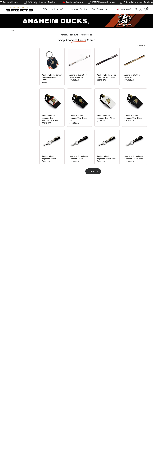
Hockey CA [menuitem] (73, 9)
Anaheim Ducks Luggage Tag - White (106, 117)
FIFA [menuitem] (45, 9)
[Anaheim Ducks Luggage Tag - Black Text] (79, 101)
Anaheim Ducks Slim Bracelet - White (78, 76)
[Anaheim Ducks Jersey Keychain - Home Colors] (52, 60)
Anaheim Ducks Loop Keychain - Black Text (133, 157)
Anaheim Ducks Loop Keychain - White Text (106, 157)
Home (8, 31)
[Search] (136, 9)
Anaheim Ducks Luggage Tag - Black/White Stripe (50, 118)
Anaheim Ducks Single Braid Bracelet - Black (106, 76)
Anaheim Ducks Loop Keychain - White (51, 157)
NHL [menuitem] (53, 9)
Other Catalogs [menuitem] (98, 9)
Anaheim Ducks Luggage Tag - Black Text (78, 118)
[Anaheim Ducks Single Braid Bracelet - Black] (107, 60)
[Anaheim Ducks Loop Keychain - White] (52, 141)
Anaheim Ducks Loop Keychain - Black (78, 157)
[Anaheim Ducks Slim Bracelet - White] (79, 60)
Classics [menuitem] (83, 9)
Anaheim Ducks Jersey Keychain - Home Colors (52, 77)
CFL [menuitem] (62, 9)
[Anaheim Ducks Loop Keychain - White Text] (107, 141)
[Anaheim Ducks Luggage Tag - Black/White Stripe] (52, 101)
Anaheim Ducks (23, 31)
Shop (14, 31)
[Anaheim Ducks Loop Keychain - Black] (79, 141)
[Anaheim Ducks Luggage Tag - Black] (134, 101)
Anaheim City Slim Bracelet (132, 76)
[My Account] (140, 9)
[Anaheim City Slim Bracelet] (134, 60)
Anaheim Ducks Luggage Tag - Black (133, 117)
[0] (145, 9)
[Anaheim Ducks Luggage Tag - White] (107, 101)
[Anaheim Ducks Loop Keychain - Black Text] (134, 141)
